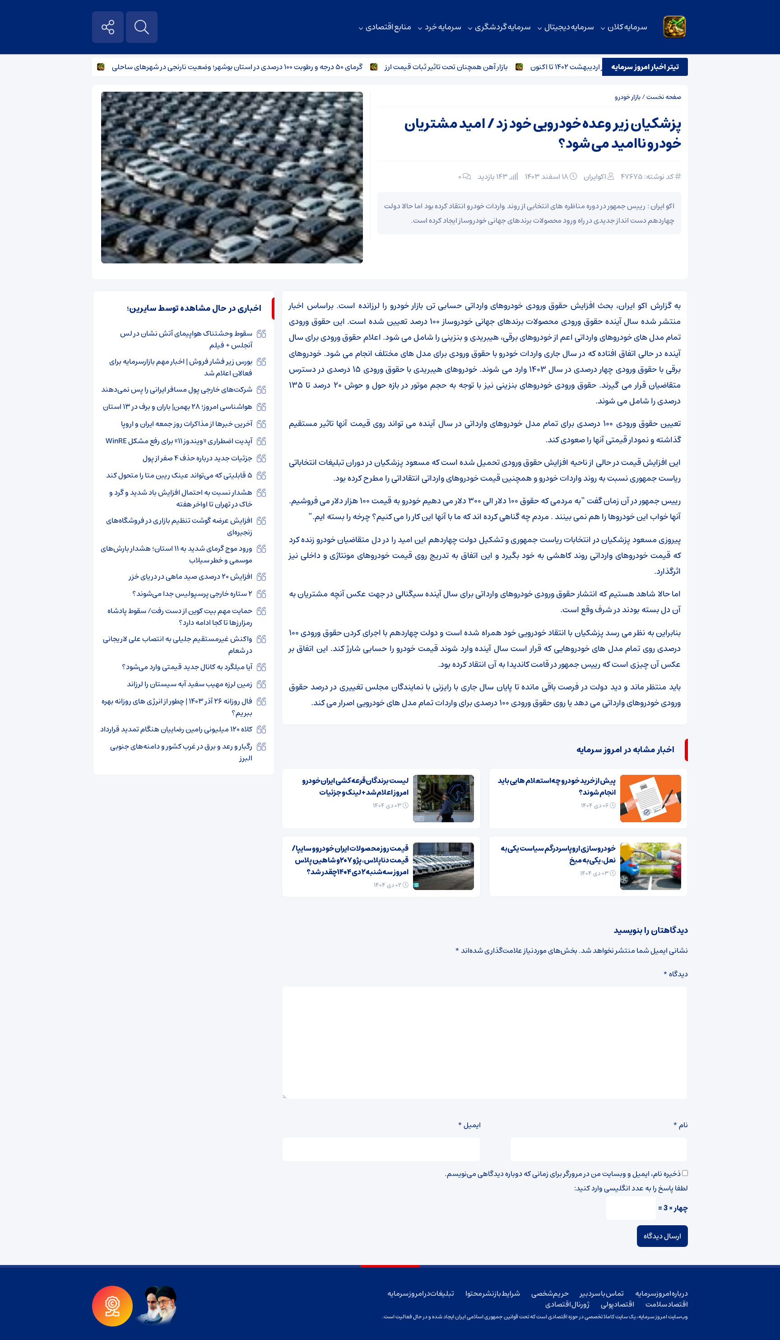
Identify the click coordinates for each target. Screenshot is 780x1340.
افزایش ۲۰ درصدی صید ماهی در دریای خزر (190, 576)
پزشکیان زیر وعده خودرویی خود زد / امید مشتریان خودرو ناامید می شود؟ (542, 134)
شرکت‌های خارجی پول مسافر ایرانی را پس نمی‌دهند (176, 389)
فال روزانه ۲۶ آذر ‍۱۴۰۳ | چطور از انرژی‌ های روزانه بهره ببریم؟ (177, 707)
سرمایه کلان (627, 27)
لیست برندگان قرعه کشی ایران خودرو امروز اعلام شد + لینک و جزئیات (355, 786)
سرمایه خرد (443, 27)
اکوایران (595, 176)
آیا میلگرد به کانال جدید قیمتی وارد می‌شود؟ (187, 667)
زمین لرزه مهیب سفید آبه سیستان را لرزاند (189, 684)
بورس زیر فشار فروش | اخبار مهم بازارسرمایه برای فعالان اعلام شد (180, 367)
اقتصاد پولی (618, 1304)
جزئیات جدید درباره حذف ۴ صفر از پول (197, 458)
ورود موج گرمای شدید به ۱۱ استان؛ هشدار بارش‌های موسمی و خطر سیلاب (176, 554)
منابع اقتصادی (389, 27)
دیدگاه (675, 974)
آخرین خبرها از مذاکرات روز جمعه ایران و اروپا (186, 423)
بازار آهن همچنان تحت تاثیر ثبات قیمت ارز (470, 67)
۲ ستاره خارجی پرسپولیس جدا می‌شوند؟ (192, 593)
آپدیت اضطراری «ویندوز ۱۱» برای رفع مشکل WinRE (179, 441)
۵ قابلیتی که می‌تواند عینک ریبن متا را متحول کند (179, 475)
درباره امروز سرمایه (661, 1293)
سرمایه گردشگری (503, 27)
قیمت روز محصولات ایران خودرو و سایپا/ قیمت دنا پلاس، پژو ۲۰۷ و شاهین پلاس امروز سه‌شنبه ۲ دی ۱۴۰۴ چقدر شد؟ (350, 860)
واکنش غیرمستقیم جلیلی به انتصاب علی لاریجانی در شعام (177, 645)
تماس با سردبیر (601, 1293)
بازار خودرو (628, 97)
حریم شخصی (550, 1293)
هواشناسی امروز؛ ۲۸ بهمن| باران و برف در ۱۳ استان (177, 406)
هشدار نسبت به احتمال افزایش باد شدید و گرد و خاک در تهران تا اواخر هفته (180, 498)
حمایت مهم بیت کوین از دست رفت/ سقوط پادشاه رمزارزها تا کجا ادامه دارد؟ (179, 616)
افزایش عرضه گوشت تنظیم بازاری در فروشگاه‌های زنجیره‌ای (179, 526)
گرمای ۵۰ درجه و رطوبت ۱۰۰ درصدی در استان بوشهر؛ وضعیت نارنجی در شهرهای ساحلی (260, 67)
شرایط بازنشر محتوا (492, 1293)
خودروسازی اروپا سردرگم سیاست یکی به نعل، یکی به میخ (558, 854)
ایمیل (469, 1125)
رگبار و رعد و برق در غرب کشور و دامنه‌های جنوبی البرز (181, 752)
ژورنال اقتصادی (567, 1304)
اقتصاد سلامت (666, 1304)
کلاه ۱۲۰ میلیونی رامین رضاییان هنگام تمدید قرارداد (176, 729)
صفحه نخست (663, 97)
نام (680, 1125)
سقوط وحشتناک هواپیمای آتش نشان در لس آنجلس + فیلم (186, 339)
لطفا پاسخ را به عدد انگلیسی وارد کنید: (631, 1188)
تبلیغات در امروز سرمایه (420, 1293)
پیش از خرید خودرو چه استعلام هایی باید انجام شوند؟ (557, 786)
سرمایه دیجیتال (569, 27)
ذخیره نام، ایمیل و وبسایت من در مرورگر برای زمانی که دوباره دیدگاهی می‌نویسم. (563, 1173)
